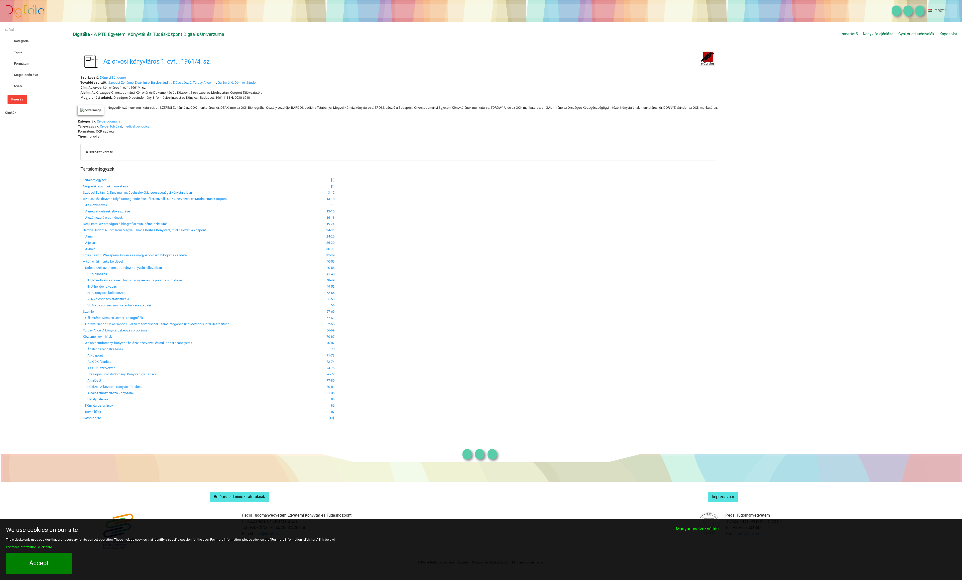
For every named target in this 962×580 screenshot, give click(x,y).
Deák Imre (142, 82)
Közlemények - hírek (97, 336)
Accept (39, 563)
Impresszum (723, 496)
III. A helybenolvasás (100, 286)
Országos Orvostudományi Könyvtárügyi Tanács (120, 374)
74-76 (330, 368)
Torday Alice (202, 82)
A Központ (93, 355)
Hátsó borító (92, 418)
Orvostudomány (108, 121)
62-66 (330, 324)
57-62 (330, 318)
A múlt (88, 236)
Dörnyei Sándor (246, 82)
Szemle (88, 311)
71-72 (330, 355)
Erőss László (182, 82)
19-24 (330, 224)
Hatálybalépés (95, 399)
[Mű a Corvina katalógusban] (707, 57)
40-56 (330, 261)
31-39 (330, 255)
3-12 (331, 192)
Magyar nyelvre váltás (697, 528)
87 (332, 412)
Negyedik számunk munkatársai (106, 186)
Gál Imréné (225, 82)
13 (332, 205)
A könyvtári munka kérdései (103, 261)
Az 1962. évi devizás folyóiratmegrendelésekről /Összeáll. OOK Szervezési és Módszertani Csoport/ (155, 199)
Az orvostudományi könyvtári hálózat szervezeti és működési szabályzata (137, 343)
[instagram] (895, 11)
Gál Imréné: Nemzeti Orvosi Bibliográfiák (113, 318)
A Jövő (89, 249)
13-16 (330, 211)
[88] (331, 418)
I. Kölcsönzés (95, 274)
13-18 (330, 199)
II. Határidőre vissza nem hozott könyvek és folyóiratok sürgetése (132, 280)
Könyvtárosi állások (98, 405)
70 (332, 349)
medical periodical (137, 126)
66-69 (330, 330)
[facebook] (907, 11)
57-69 (330, 311)
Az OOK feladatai (97, 362)
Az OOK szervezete (99, 368)
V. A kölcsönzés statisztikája (106, 299)
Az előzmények (95, 205)
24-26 (330, 236)
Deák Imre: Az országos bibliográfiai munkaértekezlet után (125, 224)
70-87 (330, 336)
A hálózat (92, 380)
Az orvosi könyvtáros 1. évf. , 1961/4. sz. (157, 61)
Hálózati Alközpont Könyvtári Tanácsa (112, 387)
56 (332, 305)
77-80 (330, 380)
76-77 (330, 374)
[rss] (918, 11)
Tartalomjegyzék (95, 180)
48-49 (330, 280)
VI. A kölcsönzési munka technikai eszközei (117, 305)
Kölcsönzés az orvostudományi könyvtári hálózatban (122, 268)
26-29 (330, 243)
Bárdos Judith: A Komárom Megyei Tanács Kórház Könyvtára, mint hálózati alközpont (144, 230)
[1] (332, 180)
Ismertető (849, 34)
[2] (332, 186)
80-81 (330, 387)
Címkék (10, 112)
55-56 (330, 299)
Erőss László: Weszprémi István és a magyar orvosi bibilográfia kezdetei (135, 255)
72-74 (330, 362)
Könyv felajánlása (878, 34)
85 (332, 399)
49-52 (330, 286)
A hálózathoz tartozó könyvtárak (109, 393)
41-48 (330, 274)
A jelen (89, 243)
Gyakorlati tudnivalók (916, 34)
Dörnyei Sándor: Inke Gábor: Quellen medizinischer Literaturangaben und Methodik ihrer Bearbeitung (156, 324)
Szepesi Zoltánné (121, 82)
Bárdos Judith (161, 82)
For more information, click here (29, 547)
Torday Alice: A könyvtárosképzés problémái (115, 330)
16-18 (330, 217)
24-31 (330, 230)
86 (332, 405)
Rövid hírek (92, 412)
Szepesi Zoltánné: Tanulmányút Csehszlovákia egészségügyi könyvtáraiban (137, 192)
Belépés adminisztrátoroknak (239, 496)
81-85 (330, 393)
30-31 (330, 249)
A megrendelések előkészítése (106, 211)
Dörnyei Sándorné (113, 77)
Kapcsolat (948, 34)
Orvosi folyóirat (111, 126)
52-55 (330, 293)
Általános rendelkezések (103, 349)
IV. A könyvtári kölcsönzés (104, 293)
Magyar (940, 10)
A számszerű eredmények (103, 217)
